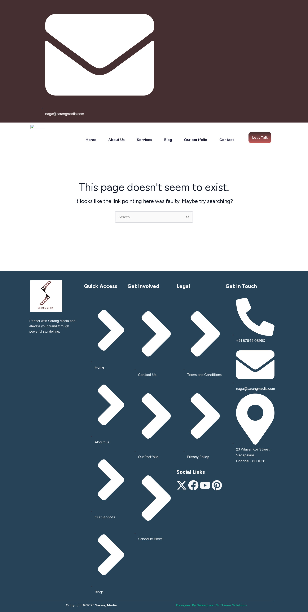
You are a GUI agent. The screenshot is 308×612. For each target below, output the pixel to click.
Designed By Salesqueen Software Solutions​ (211, 605)
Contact (226, 139)
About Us (116, 139)
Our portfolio (195, 139)
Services (144, 139)
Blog (168, 139)
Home (91, 139)
